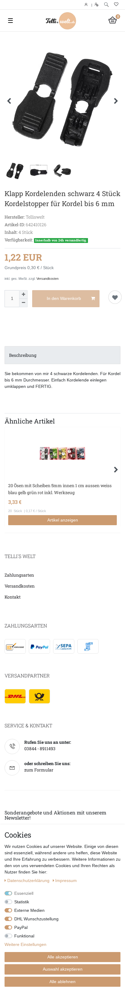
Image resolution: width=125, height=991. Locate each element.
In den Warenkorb (64, 298)
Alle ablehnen (62, 981)
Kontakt (13, 597)
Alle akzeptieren (62, 956)
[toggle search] (106, 4)
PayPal (21, 927)
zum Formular (38, 770)
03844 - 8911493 (40, 748)
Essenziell (23, 893)
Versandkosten (47, 278)
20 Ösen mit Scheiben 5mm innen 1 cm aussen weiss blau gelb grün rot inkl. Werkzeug (60, 489)
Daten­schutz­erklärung (29, 880)
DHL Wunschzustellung (36, 918)
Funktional (24, 935)
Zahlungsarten (19, 575)
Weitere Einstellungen (25, 944)
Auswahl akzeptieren (63, 969)
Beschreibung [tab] (22, 355)
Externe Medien (29, 910)
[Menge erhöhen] (23, 294)
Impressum (66, 880)
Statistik (21, 901)
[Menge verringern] (23, 303)
